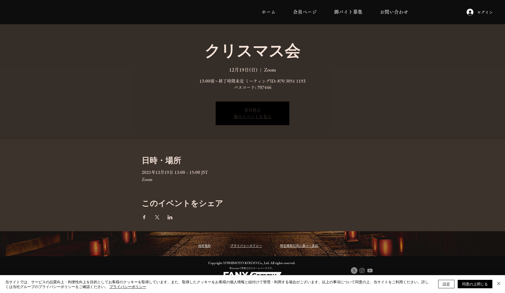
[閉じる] (499, 284)
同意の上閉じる (475, 283)
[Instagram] (362, 270)
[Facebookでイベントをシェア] (144, 217)
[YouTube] (370, 270)
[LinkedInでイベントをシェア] (170, 217)
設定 (446, 283)
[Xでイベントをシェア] (157, 217)
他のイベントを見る (252, 116)
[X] (354, 270)
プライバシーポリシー (127, 286)
